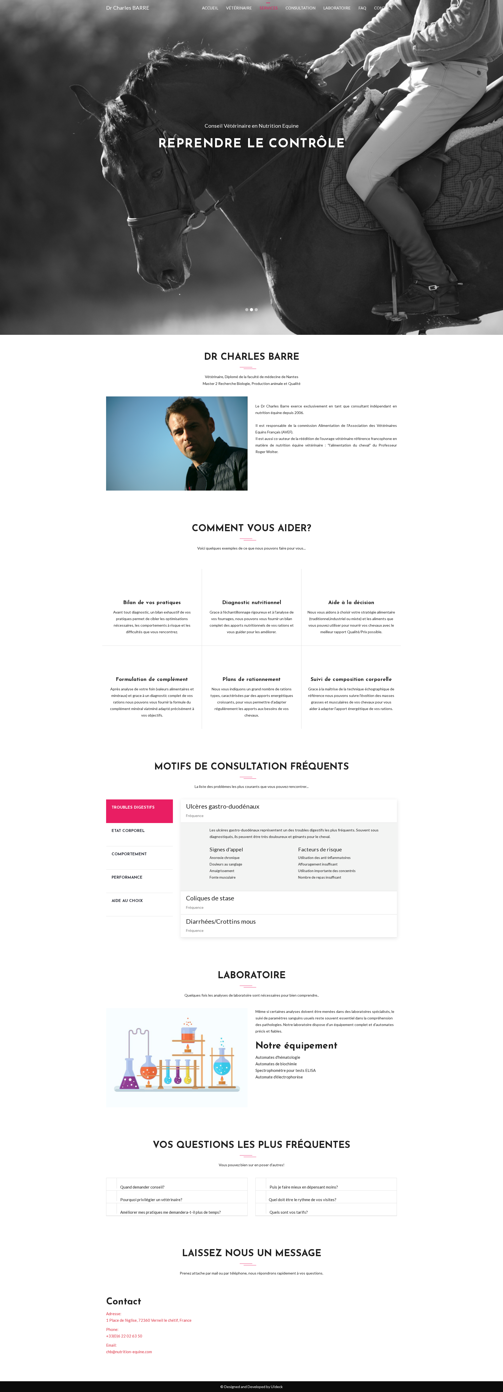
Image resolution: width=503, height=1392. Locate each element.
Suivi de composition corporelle (351, 679)
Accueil (210, 8)
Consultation (300, 8)
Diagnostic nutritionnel (251, 602)
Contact (383, 8)
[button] (37, 167)
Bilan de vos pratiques (152, 602)
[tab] (139, 811)
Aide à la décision (351, 602)
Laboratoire (337, 8)
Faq (362, 8)
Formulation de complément (152, 679)
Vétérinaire (239, 8)
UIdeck (277, 1386)
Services (269, 8)
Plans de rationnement (251, 679)
